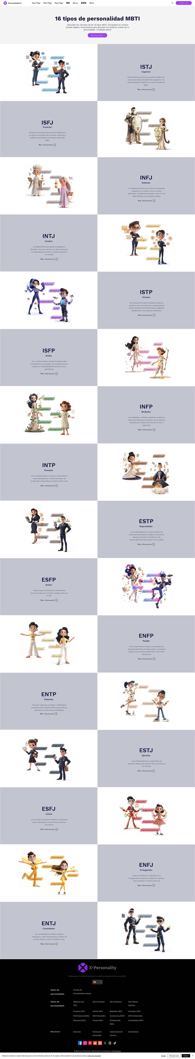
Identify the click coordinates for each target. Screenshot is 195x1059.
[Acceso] (172, 3)
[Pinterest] (90, 1043)
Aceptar (185, 1056)
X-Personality (116, 1051)
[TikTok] (115, 1043)
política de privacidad (94, 1056)
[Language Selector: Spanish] (97, 982)
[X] (105, 1043)
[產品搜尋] (100, 1043)
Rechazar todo (174, 1056)
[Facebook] (80, 1043)
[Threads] (110, 1043)
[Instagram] (85, 1043)
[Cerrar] (192, 1055)
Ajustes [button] (163, 1056)
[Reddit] (95, 1043)
